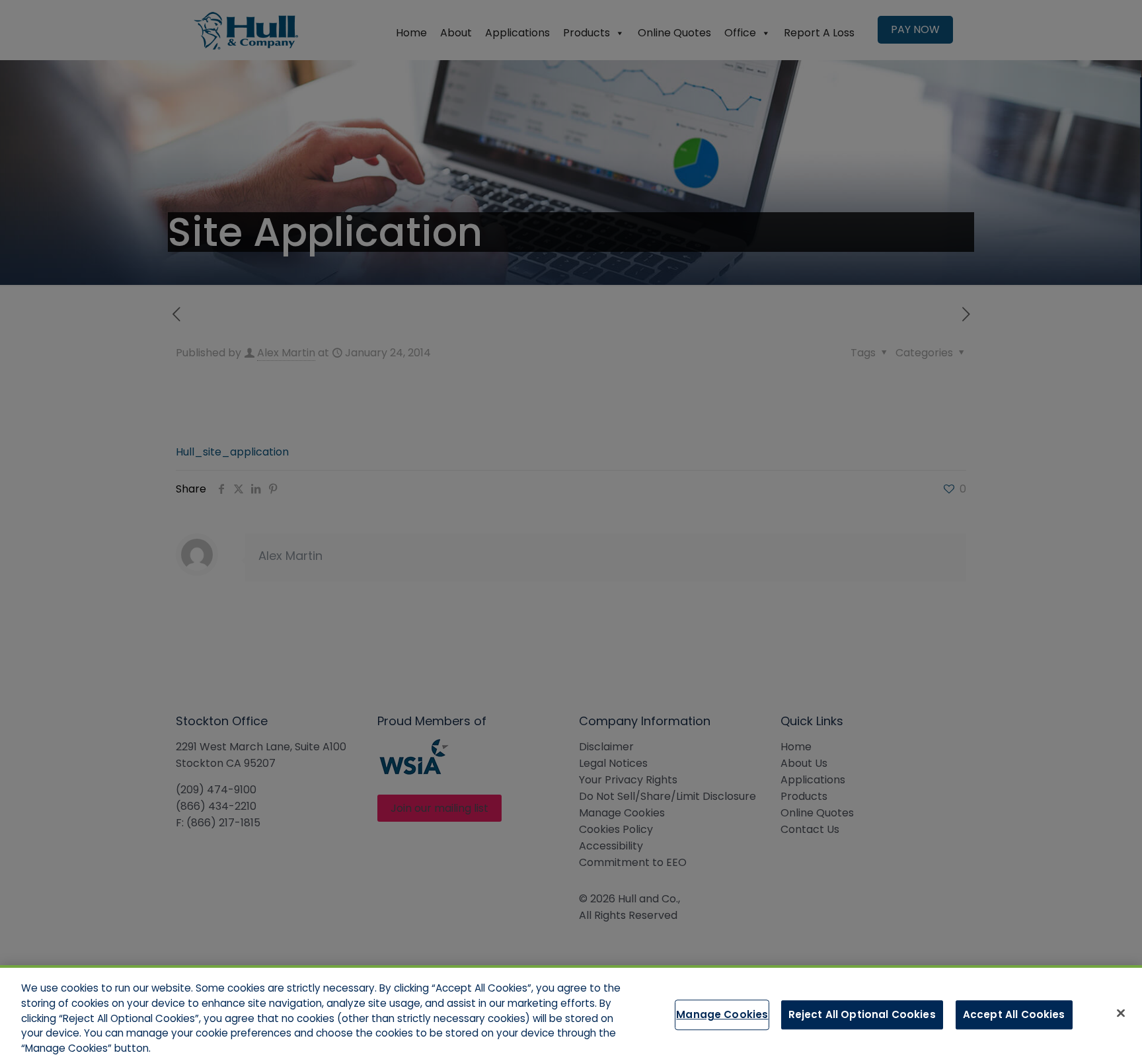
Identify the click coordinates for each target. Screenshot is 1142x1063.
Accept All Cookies (1014, 1014)
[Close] (1120, 1013)
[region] (571, 1014)
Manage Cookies (722, 1014)
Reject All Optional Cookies (862, 1014)
